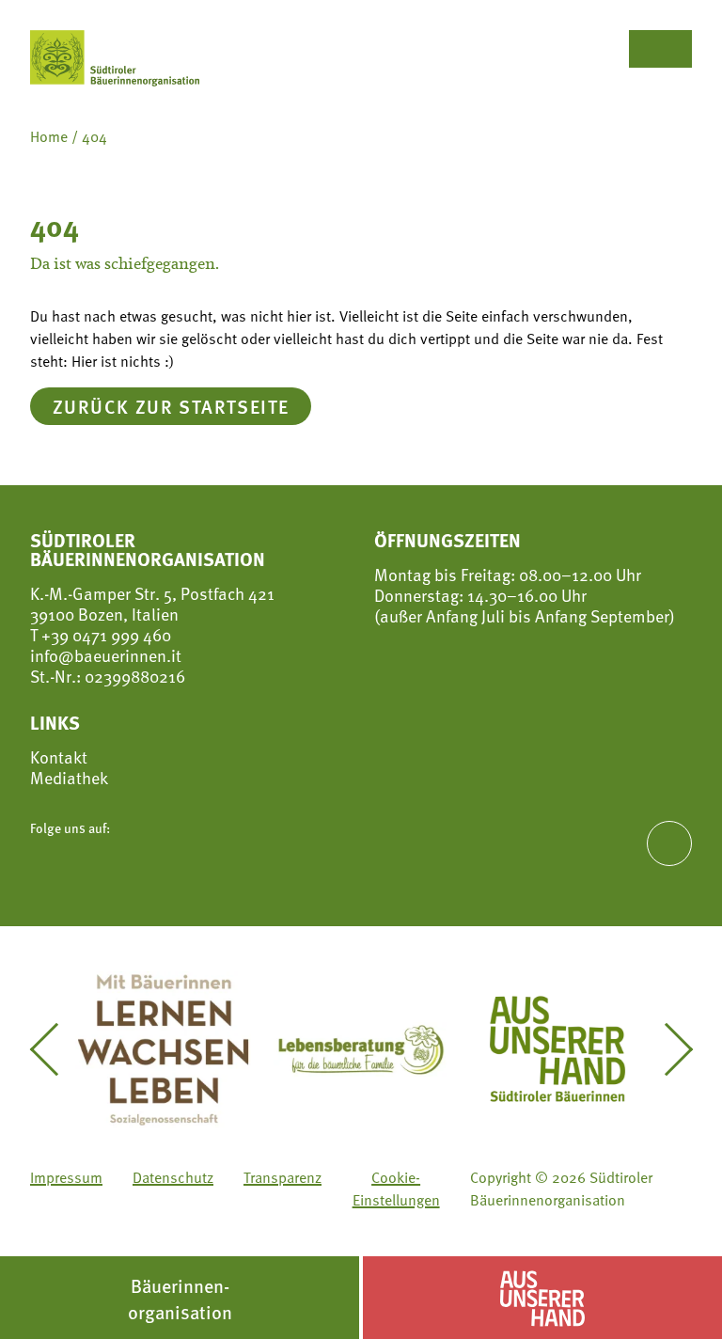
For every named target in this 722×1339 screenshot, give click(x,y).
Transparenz (282, 1177)
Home (49, 136)
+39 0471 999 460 (104, 634)
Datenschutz (173, 1177)
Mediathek (69, 777)
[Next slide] (667, 1049)
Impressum (66, 1177)
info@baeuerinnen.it (105, 655)
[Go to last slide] (55, 1049)
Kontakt (58, 757)
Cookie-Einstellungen (396, 1188)
